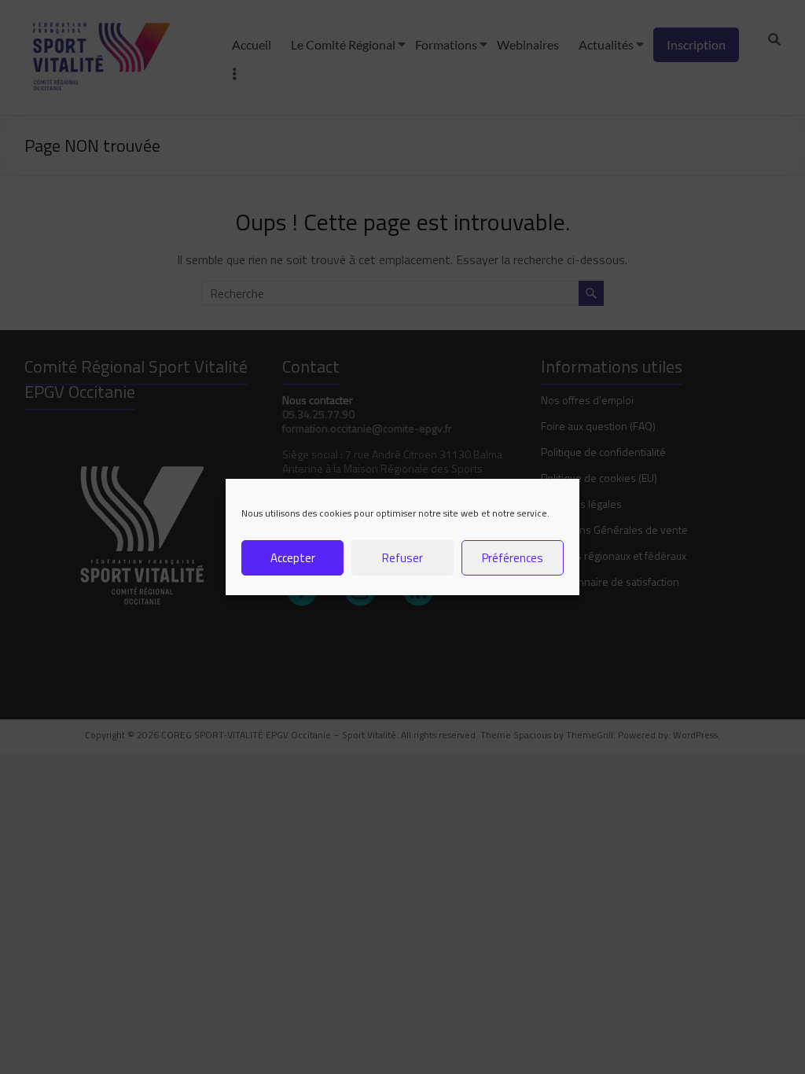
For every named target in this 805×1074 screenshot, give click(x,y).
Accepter (292, 558)
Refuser (402, 558)
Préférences (512, 558)
